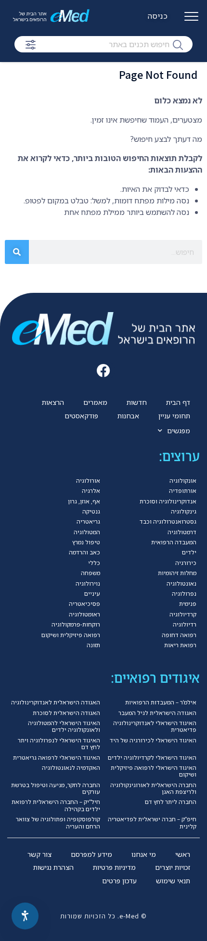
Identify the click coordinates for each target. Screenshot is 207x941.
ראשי (182, 854)
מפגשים (178, 430)
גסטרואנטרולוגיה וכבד (168, 521)
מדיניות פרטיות (114, 867)
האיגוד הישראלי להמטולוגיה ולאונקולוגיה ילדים (64, 726)
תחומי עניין (174, 415)
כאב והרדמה (84, 552)
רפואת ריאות (180, 645)
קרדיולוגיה (182, 614)
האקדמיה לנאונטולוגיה (71, 768)
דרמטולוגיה (182, 532)
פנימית (187, 604)
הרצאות (53, 402)
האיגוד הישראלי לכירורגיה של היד (153, 740)
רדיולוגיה (184, 624)
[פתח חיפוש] (31, 44)
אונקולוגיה (182, 481)
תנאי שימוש (173, 880)
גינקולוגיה (183, 511)
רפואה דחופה (179, 635)
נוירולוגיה (88, 583)
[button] (104, 370)
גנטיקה (91, 511)
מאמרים (95, 402)
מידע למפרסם (91, 854)
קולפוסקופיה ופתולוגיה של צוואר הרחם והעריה (58, 822)
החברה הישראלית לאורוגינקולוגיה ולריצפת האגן (153, 788)
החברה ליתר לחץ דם (170, 802)
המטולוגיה (87, 532)
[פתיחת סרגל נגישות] (25, 916)
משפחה (90, 573)
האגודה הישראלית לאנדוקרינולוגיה (55, 702)
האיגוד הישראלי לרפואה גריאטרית (56, 757)
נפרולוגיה (184, 594)
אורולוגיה (88, 481)
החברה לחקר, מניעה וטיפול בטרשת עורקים (55, 788)
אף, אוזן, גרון (84, 501)
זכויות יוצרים (172, 867)
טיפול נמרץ (86, 542)
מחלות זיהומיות (177, 573)
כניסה (158, 16)
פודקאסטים (81, 415)
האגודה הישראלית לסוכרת (66, 713)
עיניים (92, 594)
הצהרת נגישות (53, 867)
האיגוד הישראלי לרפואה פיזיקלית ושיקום (153, 771)
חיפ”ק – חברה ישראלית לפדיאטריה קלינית (152, 822)
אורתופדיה (182, 491)
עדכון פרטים (119, 880)
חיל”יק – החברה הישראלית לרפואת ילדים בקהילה (56, 805)
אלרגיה (91, 491)
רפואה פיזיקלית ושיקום (70, 635)
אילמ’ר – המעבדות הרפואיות (160, 702)
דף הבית (178, 402)
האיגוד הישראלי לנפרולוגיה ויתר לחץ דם (59, 743)
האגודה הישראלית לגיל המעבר (157, 713)
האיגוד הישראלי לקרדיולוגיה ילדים (152, 757)
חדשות (137, 402)
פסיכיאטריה (84, 604)
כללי (94, 563)
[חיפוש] (178, 44)
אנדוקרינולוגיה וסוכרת (168, 501)
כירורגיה (185, 563)
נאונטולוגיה (181, 583)
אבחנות (128, 415)
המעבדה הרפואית (173, 542)
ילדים (189, 552)
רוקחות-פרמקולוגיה (76, 624)
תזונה (93, 645)
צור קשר (39, 854)
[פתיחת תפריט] (191, 20)
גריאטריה (88, 521)
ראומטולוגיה (84, 614)
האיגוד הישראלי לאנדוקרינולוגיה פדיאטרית (154, 726)
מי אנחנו (143, 854)
